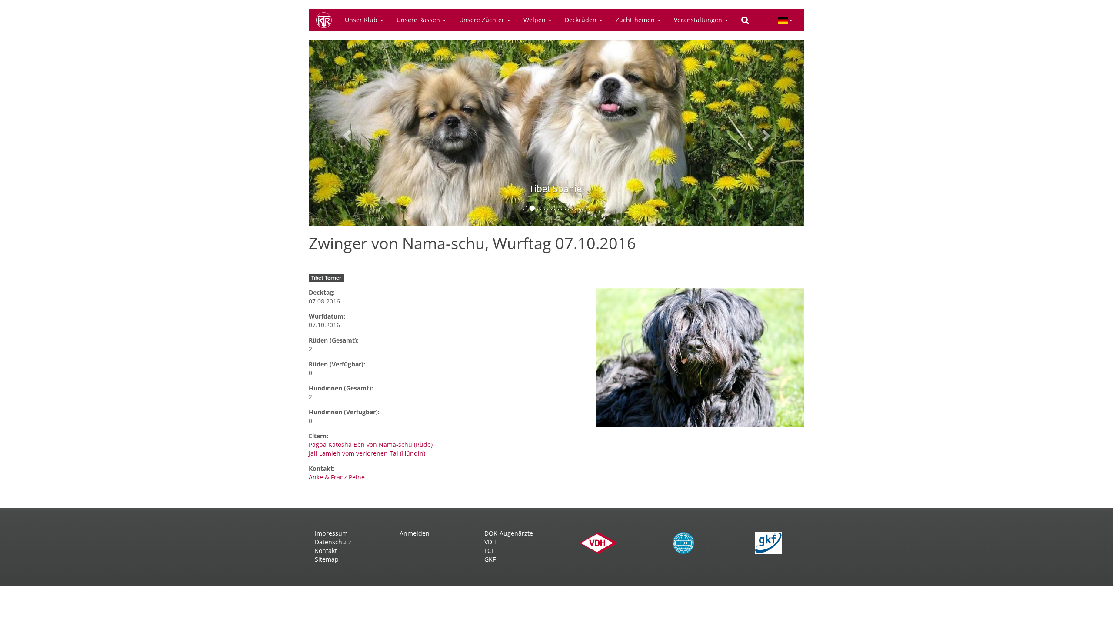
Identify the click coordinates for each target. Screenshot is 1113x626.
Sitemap (327, 559)
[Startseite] (327, 20)
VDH (490, 542)
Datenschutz (333, 542)
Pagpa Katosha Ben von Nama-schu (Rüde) (371, 444)
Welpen (535, 20)
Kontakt (326, 550)
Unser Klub (362, 20)
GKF (490, 559)
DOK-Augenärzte (508, 533)
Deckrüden (581, 20)
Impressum (331, 533)
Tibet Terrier (326, 278)
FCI (488, 550)
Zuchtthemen (636, 20)
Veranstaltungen (699, 20)
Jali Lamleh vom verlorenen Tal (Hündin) (367, 453)
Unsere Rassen (419, 20)
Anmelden (415, 533)
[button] (346, 133)
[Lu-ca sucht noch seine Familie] (700, 357)
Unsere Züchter (482, 20)
